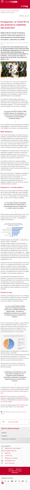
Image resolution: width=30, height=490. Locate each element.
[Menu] (2, 2)
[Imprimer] (20, 16)
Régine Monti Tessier (6, 396)
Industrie (4, 432)
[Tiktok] (26, 481)
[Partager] (28, 16)
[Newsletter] (23, 481)
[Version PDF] (25, 16)
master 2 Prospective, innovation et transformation (14, 391)
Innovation (4, 436)
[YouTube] (12, 481)
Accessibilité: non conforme (15, 470)
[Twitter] (5, 481)
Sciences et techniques (12, 10)
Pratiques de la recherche (8, 12)
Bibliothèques (15, 472)
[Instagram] (15, 481)
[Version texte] (23, 16)
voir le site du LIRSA (13, 422)
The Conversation (21, 405)
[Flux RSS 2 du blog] (19, 481)
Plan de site (18, 469)
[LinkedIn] (8, 481)
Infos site (11, 469)
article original (20, 406)
